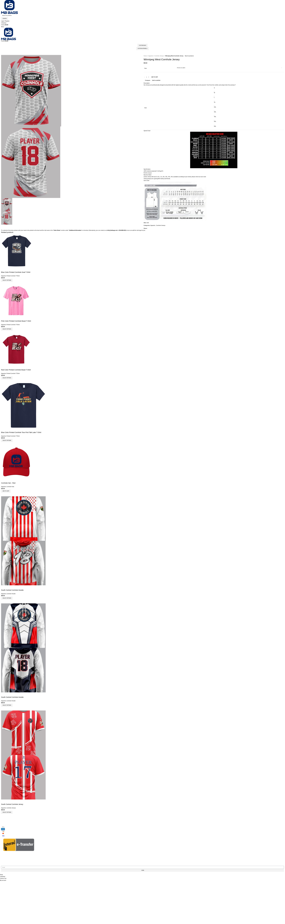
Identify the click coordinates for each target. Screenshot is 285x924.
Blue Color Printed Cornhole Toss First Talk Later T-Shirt (21, 432)
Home (145, 56)
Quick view (7, 284)
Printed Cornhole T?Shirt (13, 275)
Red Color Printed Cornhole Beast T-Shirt (16, 370)
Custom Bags (142, 45)
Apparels (150, 56)
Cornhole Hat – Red (8, 483)
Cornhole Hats (10, 486)
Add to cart (154, 77)
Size (145, 68)
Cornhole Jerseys (159, 56)
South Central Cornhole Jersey (12, 804)
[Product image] (23, 563)
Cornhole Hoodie (11, 593)
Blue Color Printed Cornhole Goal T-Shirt (15, 272)
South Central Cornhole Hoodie (12, 590)
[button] (6, 491)
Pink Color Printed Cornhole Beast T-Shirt (16, 321)
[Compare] (3, 284)
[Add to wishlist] (3, 269)
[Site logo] (9, 6)
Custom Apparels (142, 48)
